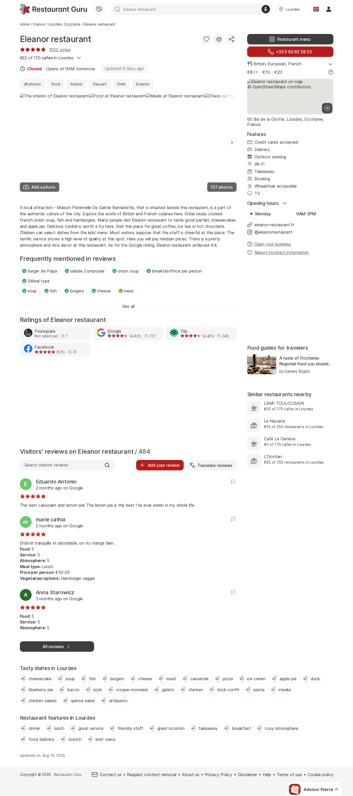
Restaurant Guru (68, 774)
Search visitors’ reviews (46, 465)
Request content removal (151, 774)
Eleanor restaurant (55, 39)
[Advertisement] (128, 403)
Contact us (110, 774)
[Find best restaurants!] (53, 9)
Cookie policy (320, 774)
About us (190, 774)
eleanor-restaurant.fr (274, 224)
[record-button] (266, 9)
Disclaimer (247, 774)
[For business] (99, 9)
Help (267, 774)
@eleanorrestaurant (273, 232)
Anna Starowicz (55, 592)
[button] (232, 142)
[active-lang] (316, 9)
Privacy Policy (218, 774)
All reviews (53, 646)
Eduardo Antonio (56, 481)
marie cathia (51, 519)
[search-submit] (117, 9)
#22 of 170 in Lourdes (46, 57)
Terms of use (289, 774)
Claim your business (272, 244)
